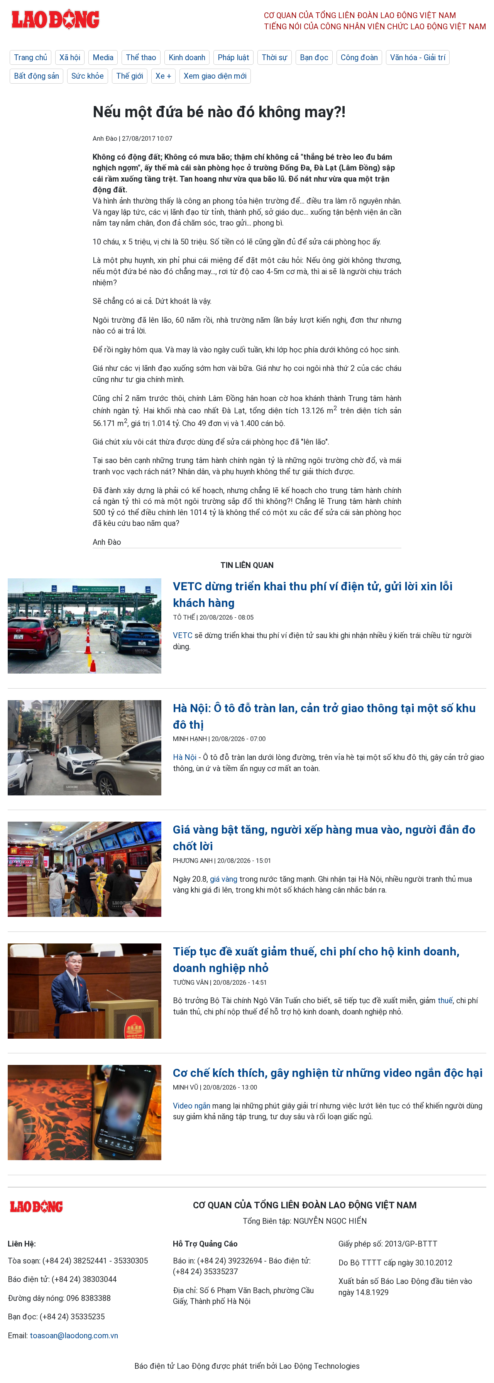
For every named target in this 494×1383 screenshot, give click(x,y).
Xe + (163, 76)
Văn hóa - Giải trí (417, 57)
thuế (445, 1000)
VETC (183, 635)
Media (103, 57)
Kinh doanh (187, 57)
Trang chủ (30, 57)
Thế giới (129, 76)
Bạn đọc (314, 57)
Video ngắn (191, 1105)
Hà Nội (185, 757)
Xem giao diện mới (215, 76)
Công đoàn (359, 57)
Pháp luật (233, 57)
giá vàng (223, 879)
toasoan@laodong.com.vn (74, 1335)
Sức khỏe (87, 76)
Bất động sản (36, 76)
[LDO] (84, 627)
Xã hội (69, 57)
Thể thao (141, 57)
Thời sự (275, 57)
